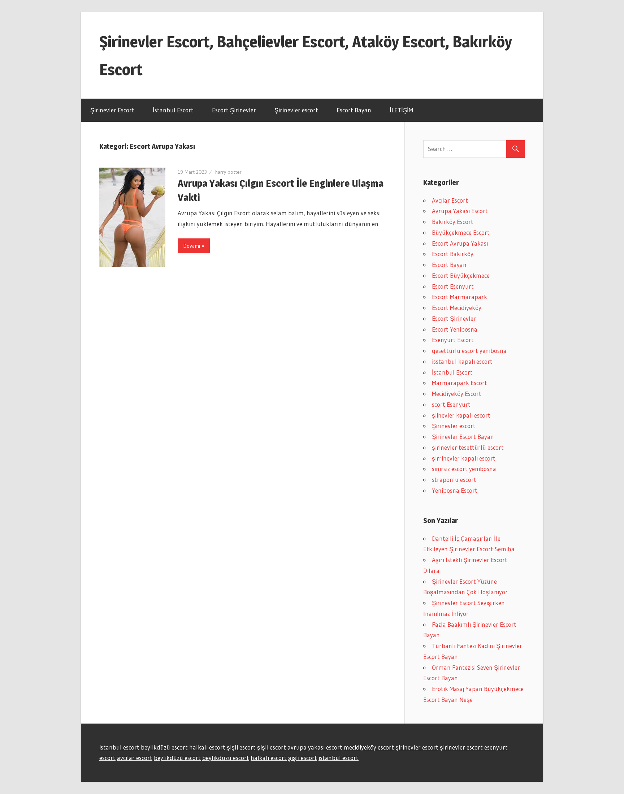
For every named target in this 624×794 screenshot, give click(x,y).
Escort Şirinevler (234, 110)
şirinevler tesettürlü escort (468, 447)
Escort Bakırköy (452, 254)
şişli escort (241, 747)
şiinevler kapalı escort (461, 415)
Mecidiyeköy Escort (456, 393)
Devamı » (193, 245)
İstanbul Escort (173, 110)
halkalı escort (207, 747)
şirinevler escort (416, 747)
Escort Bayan (354, 110)
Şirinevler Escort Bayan (463, 436)
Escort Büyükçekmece (461, 275)
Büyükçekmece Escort (461, 232)
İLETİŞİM (401, 110)
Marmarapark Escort (459, 383)
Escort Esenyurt (453, 286)
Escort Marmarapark (459, 297)
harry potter (228, 172)
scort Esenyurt (451, 404)
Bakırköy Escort (452, 221)
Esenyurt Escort (453, 340)
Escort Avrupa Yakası (460, 243)
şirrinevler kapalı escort (463, 458)
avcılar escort (134, 757)
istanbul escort (119, 747)
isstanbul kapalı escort (462, 361)
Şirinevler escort (296, 110)
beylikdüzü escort (164, 747)
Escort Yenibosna (454, 329)
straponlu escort (454, 479)
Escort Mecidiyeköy (456, 307)
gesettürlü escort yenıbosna (469, 350)
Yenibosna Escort (454, 490)
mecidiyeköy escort (369, 747)
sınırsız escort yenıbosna (464, 468)
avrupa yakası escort (314, 747)
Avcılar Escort (450, 200)
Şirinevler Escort (112, 110)
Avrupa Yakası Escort (460, 211)
